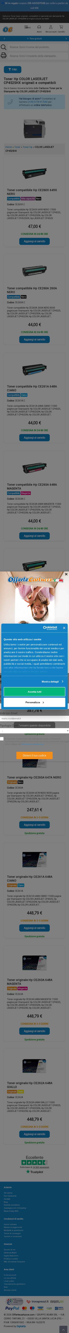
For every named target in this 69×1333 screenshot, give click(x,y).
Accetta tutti (34, 691)
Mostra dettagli (50, 681)
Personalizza (33, 702)
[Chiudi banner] (64, 628)
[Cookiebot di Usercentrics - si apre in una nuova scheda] (43, 628)
